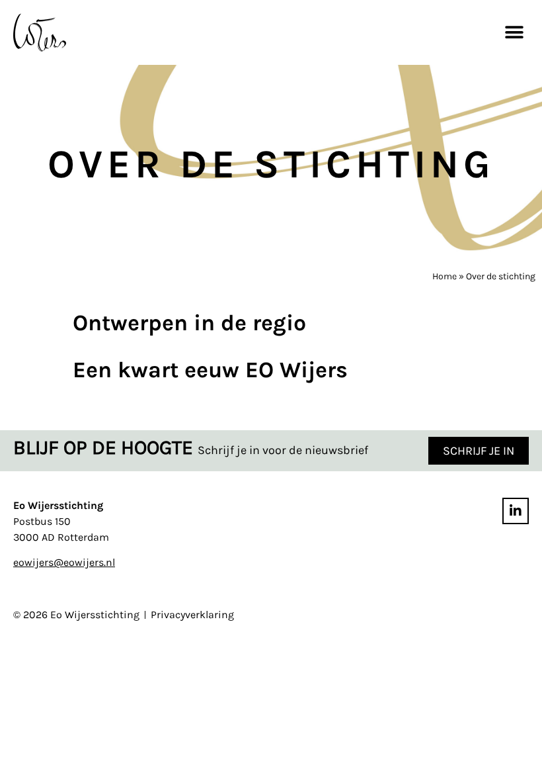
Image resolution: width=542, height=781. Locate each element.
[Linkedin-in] (515, 511)
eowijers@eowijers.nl (64, 562)
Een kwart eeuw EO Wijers (210, 370)
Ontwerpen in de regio (189, 323)
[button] (514, 32)
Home (444, 276)
